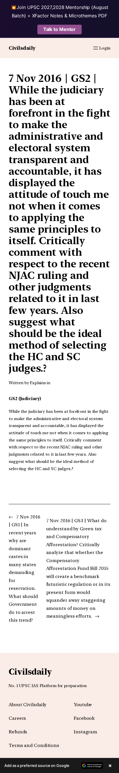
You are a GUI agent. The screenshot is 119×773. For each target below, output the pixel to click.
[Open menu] (95, 48)
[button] (59, 765)
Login (104, 48)
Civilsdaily (22, 48)
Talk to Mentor (59, 29)
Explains (38, 382)
